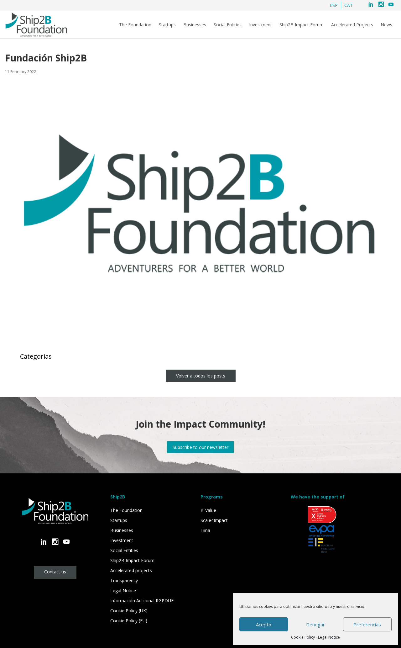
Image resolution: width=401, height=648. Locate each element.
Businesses (194, 25)
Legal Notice (329, 637)
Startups (167, 25)
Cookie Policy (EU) (128, 621)
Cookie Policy (303, 637)
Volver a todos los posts (200, 376)
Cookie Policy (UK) (129, 611)
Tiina (205, 530)
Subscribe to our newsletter (200, 447)
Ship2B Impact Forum (301, 25)
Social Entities (228, 25)
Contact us (55, 572)
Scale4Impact (214, 520)
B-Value (208, 510)
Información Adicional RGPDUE (142, 600)
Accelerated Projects (352, 25)
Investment (260, 25)
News (386, 25)
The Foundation (135, 25)
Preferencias (367, 624)
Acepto (263, 624)
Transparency (124, 580)
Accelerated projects (131, 570)
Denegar (315, 624)
